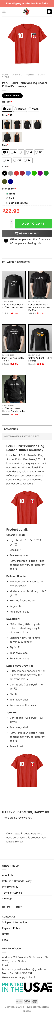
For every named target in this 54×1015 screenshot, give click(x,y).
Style (6, 115)
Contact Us (8, 916)
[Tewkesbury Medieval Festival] (26, 12)
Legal (5, 939)
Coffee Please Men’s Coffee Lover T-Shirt (12, 306)
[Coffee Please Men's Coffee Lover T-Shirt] (13, 285)
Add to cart (33, 223)
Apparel (17, 74)
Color (5, 166)
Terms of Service (12, 892)
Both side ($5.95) (18, 202)
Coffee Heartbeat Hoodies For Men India (13, 409)
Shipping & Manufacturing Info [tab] (21, 436)
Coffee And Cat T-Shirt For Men (40, 359)
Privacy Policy (10, 886)
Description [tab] (11, 429)
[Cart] (49, 11)
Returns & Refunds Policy (17, 881)
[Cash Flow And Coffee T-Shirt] (13, 338)
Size (5, 145)
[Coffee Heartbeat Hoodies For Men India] (13, 389)
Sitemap (7, 898)
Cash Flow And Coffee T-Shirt (13, 359)
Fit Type (7, 101)
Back (11, 198)
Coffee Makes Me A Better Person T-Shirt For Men (39, 307)
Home (5, 74)
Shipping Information (14, 922)
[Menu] (4, 11)
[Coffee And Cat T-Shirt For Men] (40, 338)
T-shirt (30, 74)
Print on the (9, 188)
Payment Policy (11, 928)
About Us (7, 875)
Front (12, 193)
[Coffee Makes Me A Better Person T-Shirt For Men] (40, 285)
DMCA (6, 934)
